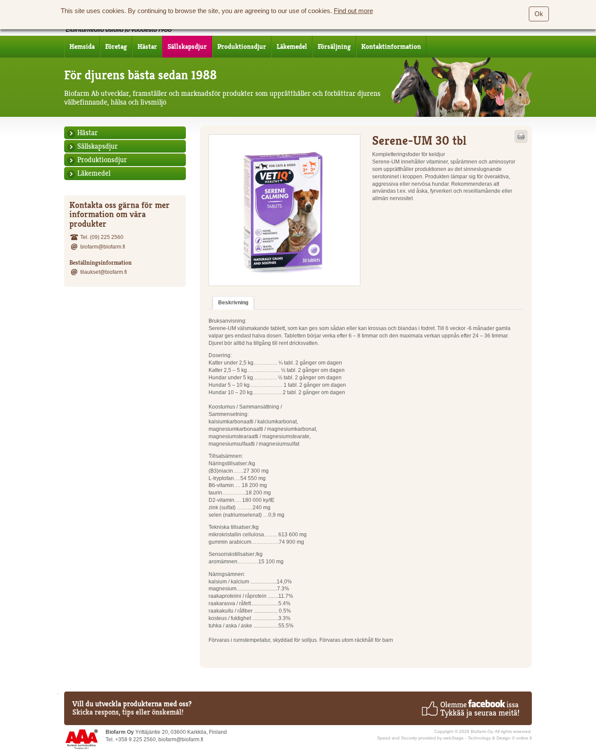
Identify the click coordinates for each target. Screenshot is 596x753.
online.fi (524, 738)
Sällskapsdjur (187, 46)
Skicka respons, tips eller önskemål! (128, 712)
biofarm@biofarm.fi (102, 246)
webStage (453, 738)
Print (520, 136)
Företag (116, 46)
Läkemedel (292, 46)
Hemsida (82, 46)
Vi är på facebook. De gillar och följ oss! (470, 708)
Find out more (353, 10)
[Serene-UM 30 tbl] (284, 210)
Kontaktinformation (391, 46)
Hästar (147, 46)
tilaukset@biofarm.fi (103, 272)
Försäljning (334, 46)
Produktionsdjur (241, 46)
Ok (538, 13)
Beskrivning (233, 302)
